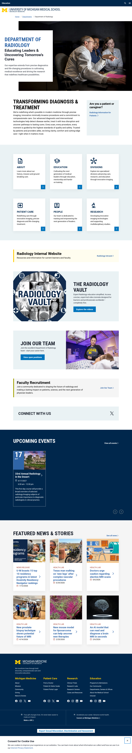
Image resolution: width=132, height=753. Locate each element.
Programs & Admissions (98, 683)
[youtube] (29, 701)
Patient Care (50, 678)
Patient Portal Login (50, 689)
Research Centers (73, 689)
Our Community (95, 686)
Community (19, 689)
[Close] (127, 740)
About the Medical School (99, 693)
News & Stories (20, 696)
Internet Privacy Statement (22, 748)
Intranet (92, 696)
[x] (112, 413)
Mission (18, 686)
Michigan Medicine (25, 678)
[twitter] (25, 701)
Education (95, 678)
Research (72, 678)
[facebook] (16, 701)
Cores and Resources (74, 693)
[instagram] (20, 701)
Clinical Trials (72, 683)
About (17, 683)
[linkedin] (77, 701)
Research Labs (72, 686)
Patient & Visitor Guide (51, 686)
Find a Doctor (48, 683)
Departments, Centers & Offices (101, 689)
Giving (17, 693)
